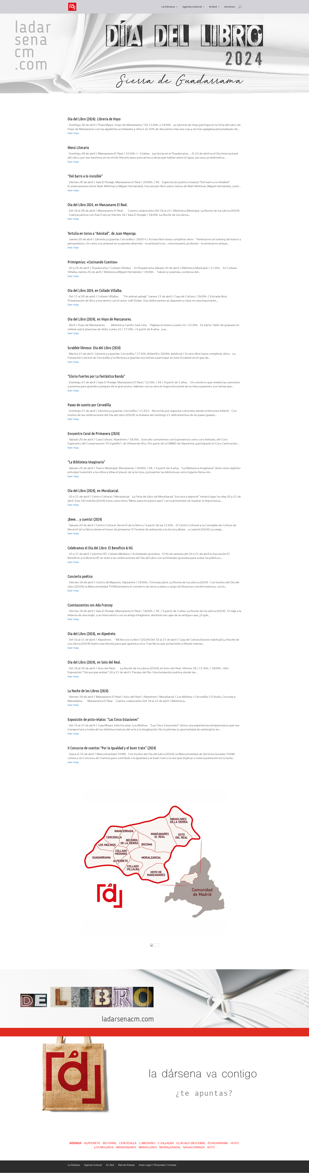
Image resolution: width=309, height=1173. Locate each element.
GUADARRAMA (218, 1143)
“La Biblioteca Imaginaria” (86, 462)
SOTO (211, 1147)
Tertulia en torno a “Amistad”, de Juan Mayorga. (102, 233)
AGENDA (75, 1143)
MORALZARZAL (170, 1147)
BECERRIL (110, 1143)
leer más (73, 133)
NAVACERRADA (194, 1147)
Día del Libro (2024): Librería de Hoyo (94, 118)
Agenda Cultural (192, 7)
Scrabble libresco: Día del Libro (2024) (94, 347)
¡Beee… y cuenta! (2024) (85, 519)
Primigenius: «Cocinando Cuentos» (92, 262)
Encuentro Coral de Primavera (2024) (94, 433)
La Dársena (168, 7)
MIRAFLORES (148, 1147)
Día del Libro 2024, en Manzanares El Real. (98, 204)
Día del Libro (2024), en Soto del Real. (94, 662)
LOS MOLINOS (104, 1147)
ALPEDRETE (92, 1143)
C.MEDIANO (147, 1143)
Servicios (229, 7)
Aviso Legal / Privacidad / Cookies (157, 1165)
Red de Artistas (126, 1165)
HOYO (235, 1143)
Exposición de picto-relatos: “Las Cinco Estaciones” (103, 719)
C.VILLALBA (166, 1143)
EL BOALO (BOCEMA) (190, 1143)
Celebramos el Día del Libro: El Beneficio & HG (100, 547)
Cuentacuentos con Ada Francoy (90, 605)
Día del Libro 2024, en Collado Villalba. (95, 290)
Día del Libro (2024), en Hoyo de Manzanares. (100, 319)
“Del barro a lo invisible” (85, 176)
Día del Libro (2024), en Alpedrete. (92, 633)
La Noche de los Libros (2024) (88, 690)
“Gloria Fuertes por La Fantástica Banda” (96, 376)
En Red (213, 7)
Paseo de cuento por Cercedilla (89, 404)
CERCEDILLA (127, 1143)
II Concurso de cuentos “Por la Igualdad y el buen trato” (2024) (112, 747)
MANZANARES (126, 1147)
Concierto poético (80, 576)
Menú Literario (78, 147)
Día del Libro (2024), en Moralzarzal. (93, 490)
